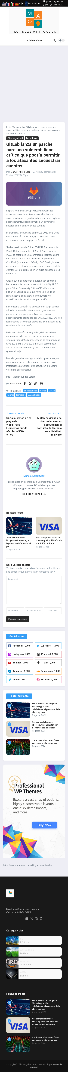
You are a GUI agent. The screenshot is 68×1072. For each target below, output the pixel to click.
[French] (8, 4)
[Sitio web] (23, 494)
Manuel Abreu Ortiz (20, 171)
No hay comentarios (46, 171)
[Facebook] (26, 494)
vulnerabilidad (34, 395)
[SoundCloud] (44, 494)
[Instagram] (35, 494)
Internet (10, 395)
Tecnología (18, 127)
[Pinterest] (32, 494)
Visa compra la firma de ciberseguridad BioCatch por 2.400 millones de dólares (45, 725)
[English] (4, 4)
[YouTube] (29, 494)
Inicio (8, 127)
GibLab (52, 391)
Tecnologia (21, 395)
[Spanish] (17, 4)
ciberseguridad (30, 391)
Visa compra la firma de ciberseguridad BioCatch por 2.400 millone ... (49, 540)
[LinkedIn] (38, 494)
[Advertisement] (34, 81)
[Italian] (13, 4)
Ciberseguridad (15, 138)
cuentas (42, 391)
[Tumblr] (41, 494)
